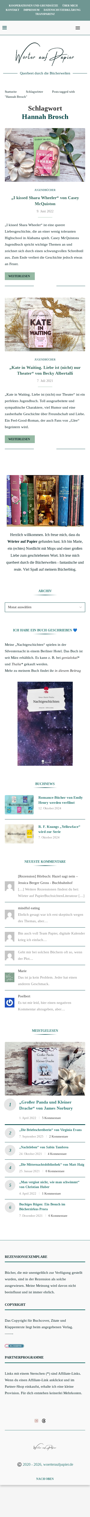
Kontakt (12, 9)
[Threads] (44, 1420)
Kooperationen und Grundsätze (33, 5)
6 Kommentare (57, 1215)
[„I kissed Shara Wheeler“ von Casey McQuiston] (45, 155)
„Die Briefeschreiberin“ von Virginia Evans (50, 1130)
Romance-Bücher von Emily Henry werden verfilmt (60, 800)
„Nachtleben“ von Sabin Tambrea (43, 1147)
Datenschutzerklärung (62, 9)
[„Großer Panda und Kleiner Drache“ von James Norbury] (45, 1069)
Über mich (70, 5)
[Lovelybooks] (36, 1420)
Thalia (16, 664)
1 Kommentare (51, 1193)
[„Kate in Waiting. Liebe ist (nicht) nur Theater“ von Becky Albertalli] (45, 324)
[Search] (85, 28)
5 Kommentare (51, 1118)
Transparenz (45, 14)
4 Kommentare (57, 1154)
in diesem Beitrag (68, 671)
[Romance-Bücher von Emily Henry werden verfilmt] (19, 804)
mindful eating (29, 908)
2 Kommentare (58, 1136)
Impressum (31, 9)
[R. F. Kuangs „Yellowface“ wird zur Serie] (19, 834)
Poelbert (24, 996)
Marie (22, 971)
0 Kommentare (55, 1171)
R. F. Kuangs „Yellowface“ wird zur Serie (59, 829)
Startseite (11, 91)
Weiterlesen (19, 276)
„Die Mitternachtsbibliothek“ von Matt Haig (51, 1164)
